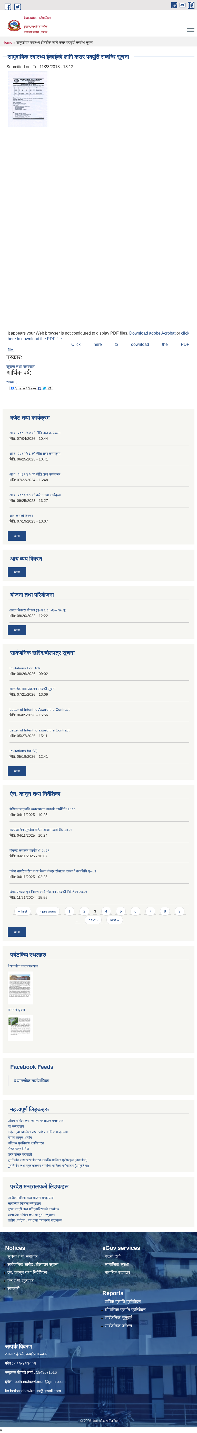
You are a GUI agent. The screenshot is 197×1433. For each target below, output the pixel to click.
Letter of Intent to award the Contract (39, 730)
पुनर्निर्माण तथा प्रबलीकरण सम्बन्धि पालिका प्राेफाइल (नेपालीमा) (47, 1160)
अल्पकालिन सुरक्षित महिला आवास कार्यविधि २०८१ (40, 830)
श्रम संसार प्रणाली (20, 1154)
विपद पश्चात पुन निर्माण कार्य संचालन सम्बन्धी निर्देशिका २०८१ (48, 892)
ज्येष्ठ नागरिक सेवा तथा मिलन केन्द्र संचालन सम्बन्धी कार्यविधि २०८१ (52, 871)
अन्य (17, 536)
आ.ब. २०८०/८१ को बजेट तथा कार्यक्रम (35, 495)
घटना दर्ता (113, 1256)
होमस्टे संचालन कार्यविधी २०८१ (29, 850)
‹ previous (48, 911)
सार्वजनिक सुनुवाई (118, 1317)
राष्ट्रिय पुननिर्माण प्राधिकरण (26, 1143)
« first (22, 911)
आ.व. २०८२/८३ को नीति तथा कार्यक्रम (34, 454)
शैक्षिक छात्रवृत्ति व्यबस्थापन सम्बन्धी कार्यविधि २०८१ (42, 809)
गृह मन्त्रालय (16, 1126)
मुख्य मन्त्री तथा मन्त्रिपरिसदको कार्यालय (33, 1209)
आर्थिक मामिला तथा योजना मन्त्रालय (31, 1198)
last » (114, 920)
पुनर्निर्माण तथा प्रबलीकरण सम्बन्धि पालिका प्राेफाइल (41, 1166)
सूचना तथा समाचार (20, 366)
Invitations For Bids (25, 668)
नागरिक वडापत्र (117, 1272)
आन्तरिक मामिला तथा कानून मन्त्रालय (31, 1215)
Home (7, 42)
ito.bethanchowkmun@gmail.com (33, 1391)
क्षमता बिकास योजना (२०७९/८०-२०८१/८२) (37, 610)
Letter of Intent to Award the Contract (39, 709)
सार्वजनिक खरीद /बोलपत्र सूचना (32, 1264)
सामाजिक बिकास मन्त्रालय (24, 1203)
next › (93, 920)
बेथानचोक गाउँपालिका (31, 1080)
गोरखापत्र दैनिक (18, 1149)
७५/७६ (11, 382)
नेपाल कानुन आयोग (20, 1137)
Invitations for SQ (23, 751)
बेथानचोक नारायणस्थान (23, 966)
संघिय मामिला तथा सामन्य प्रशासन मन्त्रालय (36, 1121)
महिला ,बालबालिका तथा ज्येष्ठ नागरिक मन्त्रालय (38, 1132)
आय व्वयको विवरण (21, 516)
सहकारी (13, 1288)
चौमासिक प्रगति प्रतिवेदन (125, 1309)
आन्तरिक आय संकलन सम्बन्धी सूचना (32, 689)
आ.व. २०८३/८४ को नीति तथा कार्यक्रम (34, 433)
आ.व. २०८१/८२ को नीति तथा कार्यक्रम (34, 474)
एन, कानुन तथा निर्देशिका (27, 1272)
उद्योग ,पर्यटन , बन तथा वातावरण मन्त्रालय (35, 1220)
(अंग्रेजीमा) (81, 1166)
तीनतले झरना (16, 1010)
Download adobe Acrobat (152, 333)
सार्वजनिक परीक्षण (118, 1325)
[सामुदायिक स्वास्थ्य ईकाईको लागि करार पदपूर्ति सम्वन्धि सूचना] (28, 99)
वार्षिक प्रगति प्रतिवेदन (123, 1301)
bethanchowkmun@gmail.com (40, 1381)
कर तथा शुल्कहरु (20, 1280)
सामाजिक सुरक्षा (117, 1264)
